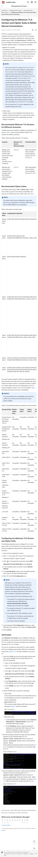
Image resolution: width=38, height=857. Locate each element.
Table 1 (8, 132)
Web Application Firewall (15, 10)
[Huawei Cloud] (8, 2)
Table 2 (32, 194)
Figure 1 (13, 706)
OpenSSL (11, 651)
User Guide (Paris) (28, 10)
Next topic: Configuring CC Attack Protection (15, 812)
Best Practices (5, 12)
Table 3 (33, 387)
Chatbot (3, 830)
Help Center (4, 10)
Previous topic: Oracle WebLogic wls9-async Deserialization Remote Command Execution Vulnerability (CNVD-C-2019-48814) (19, 810)
